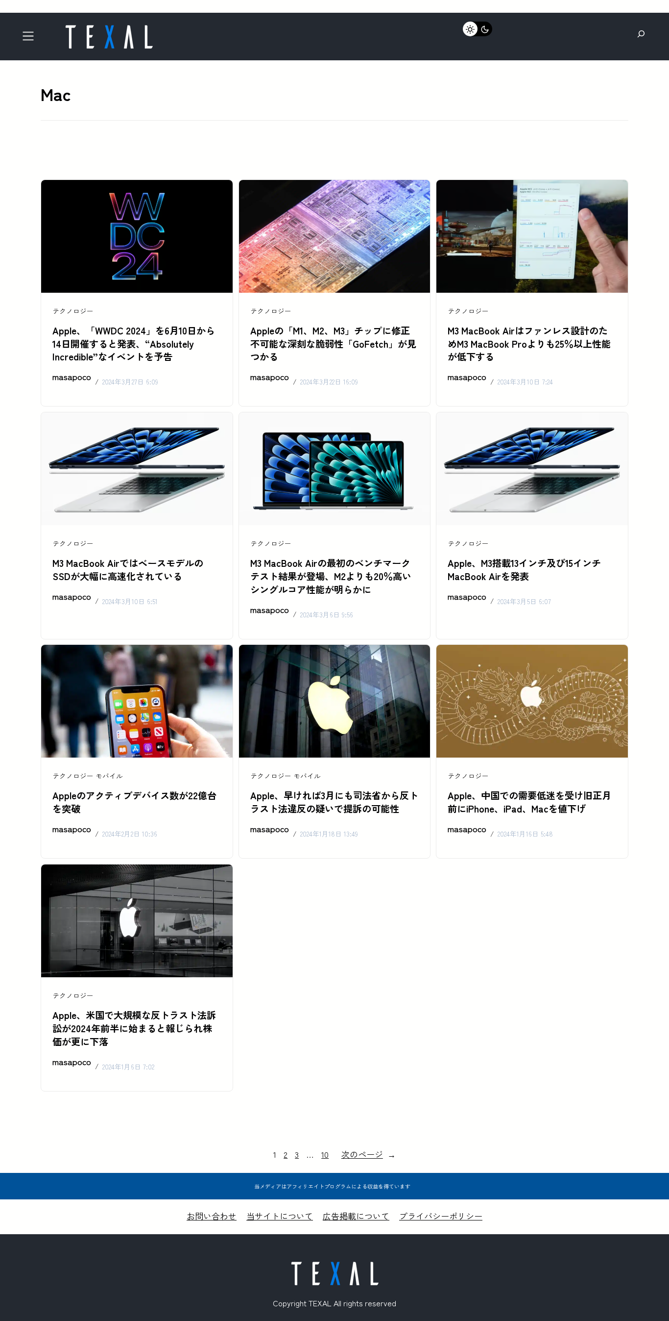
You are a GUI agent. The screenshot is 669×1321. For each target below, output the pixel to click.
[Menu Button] (31, 39)
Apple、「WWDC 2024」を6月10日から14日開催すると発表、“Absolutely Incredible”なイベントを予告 (133, 344)
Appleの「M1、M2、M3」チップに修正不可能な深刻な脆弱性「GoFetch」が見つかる (333, 344)
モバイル (109, 776)
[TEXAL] (108, 28)
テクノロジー (73, 311)
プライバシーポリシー (440, 1216)
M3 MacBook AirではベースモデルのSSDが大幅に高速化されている (127, 569)
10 (325, 1154)
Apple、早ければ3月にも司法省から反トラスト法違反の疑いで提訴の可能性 (334, 801)
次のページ (368, 1154)
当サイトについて (279, 1216)
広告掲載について (356, 1216)
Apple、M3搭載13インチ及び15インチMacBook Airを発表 (524, 569)
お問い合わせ (212, 1216)
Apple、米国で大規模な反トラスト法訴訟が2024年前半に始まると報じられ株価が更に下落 (134, 1028)
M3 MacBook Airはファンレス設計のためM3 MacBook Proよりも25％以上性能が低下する (529, 344)
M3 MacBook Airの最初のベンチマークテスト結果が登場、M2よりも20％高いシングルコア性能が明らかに (330, 576)
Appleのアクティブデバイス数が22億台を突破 (134, 801)
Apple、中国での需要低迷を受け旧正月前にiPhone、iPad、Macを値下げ (529, 801)
